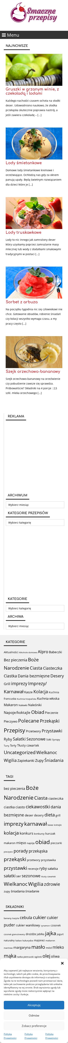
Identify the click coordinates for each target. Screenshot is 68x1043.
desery (39, 815)
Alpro (43, 651)
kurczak (50, 833)
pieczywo (8, 851)
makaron (9, 843)
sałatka (53, 868)
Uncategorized (20, 752)
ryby (43, 868)
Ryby (8, 739)
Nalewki (23, 705)
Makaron (11, 704)
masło (38, 947)
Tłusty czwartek (28, 745)
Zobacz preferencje (34, 1026)
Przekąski (50, 721)
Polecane (28, 720)
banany (8, 918)
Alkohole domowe (28, 652)
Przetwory (33, 731)
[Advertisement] (34, 456)
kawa (50, 824)
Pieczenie (51, 713)
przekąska (38, 851)
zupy (7, 891)
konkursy (39, 833)
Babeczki (55, 652)
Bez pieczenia (15, 659)
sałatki (9, 875)
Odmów (34, 1015)
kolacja (11, 832)
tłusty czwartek (48, 876)
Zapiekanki (25, 760)
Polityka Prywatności (10, 1036)
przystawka (48, 860)
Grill (7, 684)
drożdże (31, 934)
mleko (58, 947)
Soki (48, 739)
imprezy (19, 683)
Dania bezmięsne (34, 676)
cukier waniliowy (28, 925)
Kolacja (40, 692)
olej (46, 956)
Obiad (37, 712)
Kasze (28, 692)
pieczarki (56, 843)
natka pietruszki (25, 956)
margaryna (22, 947)
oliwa (55, 956)
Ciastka (10, 676)
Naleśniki (35, 705)
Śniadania (53, 760)
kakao (18, 940)
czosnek (56, 925)
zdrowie (52, 884)
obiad (42, 842)
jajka (50, 933)
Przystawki (52, 731)
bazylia (15, 918)
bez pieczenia (14, 788)
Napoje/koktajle (17, 712)
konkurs (26, 833)
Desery (57, 676)
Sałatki (19, 739)
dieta (49, 815)
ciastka (9, 807)
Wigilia (10, 760)
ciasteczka (55, 798)
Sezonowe (36, 739)
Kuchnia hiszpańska (26, 699)
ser (18, 876)
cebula (26, 917)
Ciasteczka (52, 668)
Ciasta (36, 668)
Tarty (6, 745)
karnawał (35, 823)
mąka (10, 955)
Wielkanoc (46, 752)
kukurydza (27, 940)
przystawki (15, 868)
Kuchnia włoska (48, 698)
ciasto (20, 807)
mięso (21, 842)
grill (58, 815)
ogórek (38, 956)
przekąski (15, 859)
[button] (62, 963)
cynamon (45, 925)
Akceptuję (34, 1005)
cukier (39, 917)
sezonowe (31, 875)
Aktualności (11, 652)
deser (29, 815)
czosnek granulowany (14, 934)
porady (21, 851)
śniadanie (32, 891)
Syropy (56, 739)
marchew (8, 947)
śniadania (18, 891)
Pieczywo (10, 721)
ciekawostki (38, 806)
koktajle (58, 825)
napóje (31, 843)
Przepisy (14, 730)
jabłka (40, 934)
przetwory (33, 860)
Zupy (39, 760)
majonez (39, 940)
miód (49, 947)
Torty (13, 745)
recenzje (33, 868)
